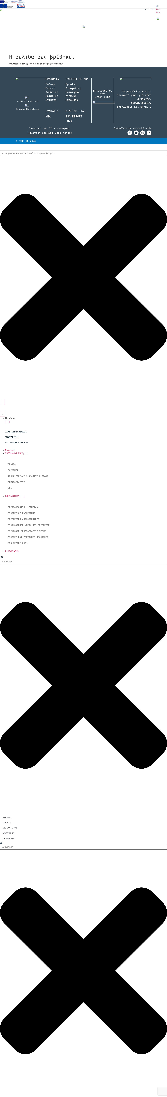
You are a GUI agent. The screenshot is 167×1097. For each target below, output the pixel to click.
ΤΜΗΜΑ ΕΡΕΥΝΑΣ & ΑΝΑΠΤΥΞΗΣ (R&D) (28, 476)
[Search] (2, 402)
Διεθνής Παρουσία (71, 97)
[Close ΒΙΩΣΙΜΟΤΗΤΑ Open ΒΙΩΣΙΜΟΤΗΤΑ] (22, 497)
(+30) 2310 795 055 (27, 101)
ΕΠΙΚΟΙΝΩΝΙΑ (8, 838)
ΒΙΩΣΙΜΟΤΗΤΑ (74, 111)
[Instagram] (142, 132)
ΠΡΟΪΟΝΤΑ (7, 817)
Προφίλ (70, 84)
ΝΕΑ (10, 488)
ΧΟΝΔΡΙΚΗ (12, 437)
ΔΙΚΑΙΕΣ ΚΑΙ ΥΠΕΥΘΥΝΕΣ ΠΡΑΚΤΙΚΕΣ (28, 537)
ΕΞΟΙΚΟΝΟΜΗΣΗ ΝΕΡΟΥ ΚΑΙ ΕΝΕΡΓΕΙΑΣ (29, 525)
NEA (48, 116)
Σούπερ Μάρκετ (50, 86)
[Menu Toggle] (2, 413)
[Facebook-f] (129, 132)
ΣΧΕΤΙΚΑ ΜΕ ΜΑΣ (10, 828)
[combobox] (83, 153)
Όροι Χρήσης (63, 132)
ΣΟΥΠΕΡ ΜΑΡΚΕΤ (16, 431)
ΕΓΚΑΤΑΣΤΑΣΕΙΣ (16, 482)
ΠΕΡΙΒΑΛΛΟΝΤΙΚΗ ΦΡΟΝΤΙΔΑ (23, 507)
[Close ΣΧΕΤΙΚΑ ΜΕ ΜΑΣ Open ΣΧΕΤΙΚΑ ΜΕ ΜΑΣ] (25, 454)
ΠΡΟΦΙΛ (12, 464)
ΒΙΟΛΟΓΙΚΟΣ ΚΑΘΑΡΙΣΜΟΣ (21, 513)
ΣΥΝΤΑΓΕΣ (52, 111)
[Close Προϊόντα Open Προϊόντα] (7, 422)
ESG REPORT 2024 (17, 543)
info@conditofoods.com (27, 109)
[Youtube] (136, 132)
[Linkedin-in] (149, 132)
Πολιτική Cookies (40, 132)
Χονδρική (52, 92)
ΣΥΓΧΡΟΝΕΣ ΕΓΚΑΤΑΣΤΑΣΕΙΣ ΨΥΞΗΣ (27, 531)
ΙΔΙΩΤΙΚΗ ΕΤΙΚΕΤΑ (17, 442)
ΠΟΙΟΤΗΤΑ (13, 470)
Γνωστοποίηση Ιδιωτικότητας (49, 128)
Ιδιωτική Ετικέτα (52, 97)
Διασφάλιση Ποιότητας (73, 90)
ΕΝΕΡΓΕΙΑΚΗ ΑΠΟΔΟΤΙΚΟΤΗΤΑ (23, 519)
